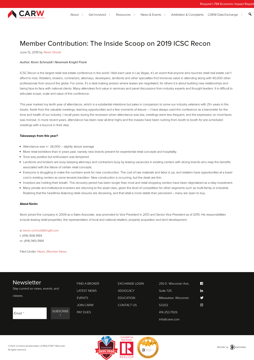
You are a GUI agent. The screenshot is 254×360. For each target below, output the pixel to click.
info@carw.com (169, 319)
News (41, 252)
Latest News (87, 291)
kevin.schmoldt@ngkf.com (41, 231)
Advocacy (126, 291)
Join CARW (85, 305)
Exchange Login (131, 284)
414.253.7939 (168, 312)
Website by (223, 347)
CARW (30, 14)
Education (126, 298)
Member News (57, 252)
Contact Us (127, 305)
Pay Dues (84, 312)
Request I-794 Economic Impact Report (227, 4)
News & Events (151, 15)
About (74, 15)
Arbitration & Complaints (187, 15)
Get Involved (97, 15)
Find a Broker (88, 284)
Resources (123, 15)
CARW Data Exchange (223, 15)
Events (82, 298)
